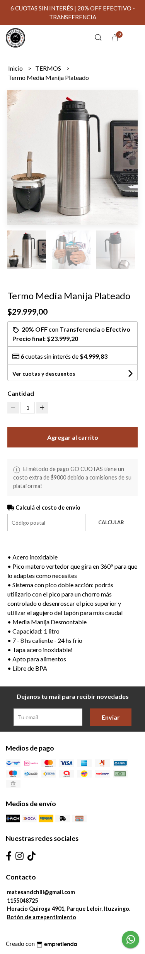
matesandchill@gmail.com (41, 892)
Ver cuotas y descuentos (43, 373)
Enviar (111, 717)
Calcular (111, 522)
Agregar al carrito (72, 437)
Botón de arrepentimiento (41, 917)
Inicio (16, 68)
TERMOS (48, 68)
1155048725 (22, 900)
